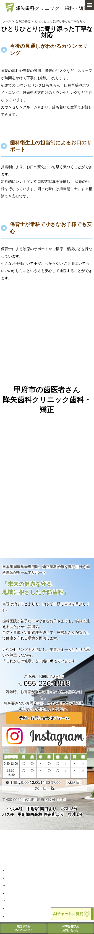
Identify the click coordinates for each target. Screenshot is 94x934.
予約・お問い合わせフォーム (44, 718)
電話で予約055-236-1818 (23, 928)
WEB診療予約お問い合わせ (70, 928)
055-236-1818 (46, 683)
